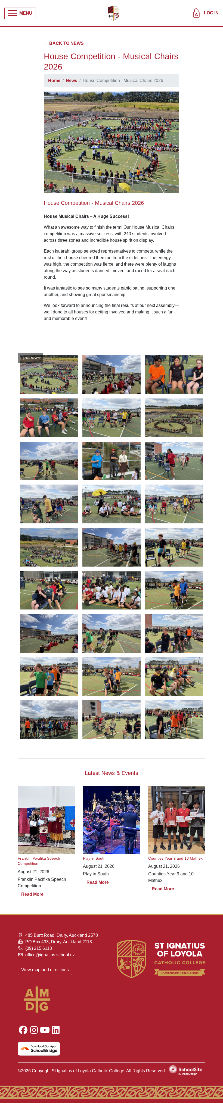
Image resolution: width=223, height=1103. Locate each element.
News (71, 80)
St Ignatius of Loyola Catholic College (88, 1071)
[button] (20, 13)
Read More (32, 894)
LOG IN (211, 13)
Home (54, 80)
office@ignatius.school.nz (50, 955)
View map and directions (45, 969)
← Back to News (64, 43)
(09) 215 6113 (38, 948)
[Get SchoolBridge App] (62, 1049)
